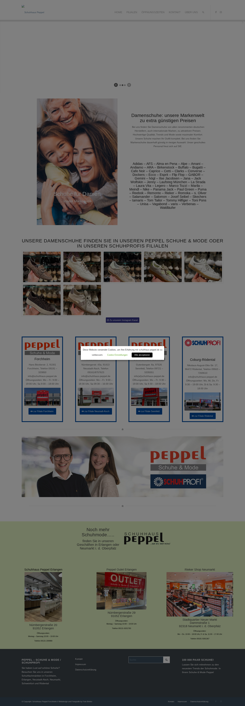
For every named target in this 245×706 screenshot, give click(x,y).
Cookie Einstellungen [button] (117, 355)
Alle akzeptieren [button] (142, 355)
